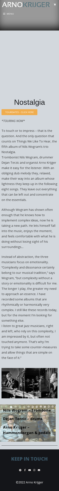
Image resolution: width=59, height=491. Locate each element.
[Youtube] (29, 470)
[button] (19, 112)
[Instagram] (34, 470)
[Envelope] (39, 470)
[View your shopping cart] (55, 4)
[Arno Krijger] (26, 4)
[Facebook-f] (25, 470)
